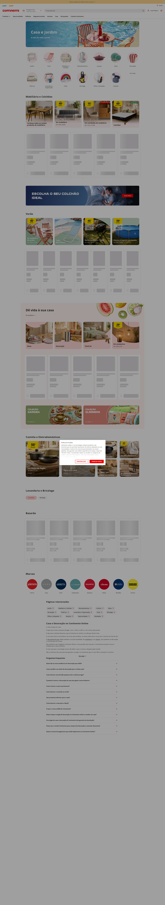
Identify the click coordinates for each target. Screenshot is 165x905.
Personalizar (81, 461)
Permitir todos (97, 461)
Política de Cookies (70, 457)
